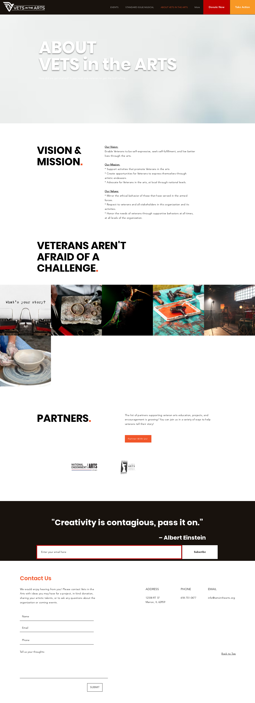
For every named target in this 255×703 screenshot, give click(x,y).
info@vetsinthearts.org (221, 597)
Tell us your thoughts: (32, 651)
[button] (216, 7)
